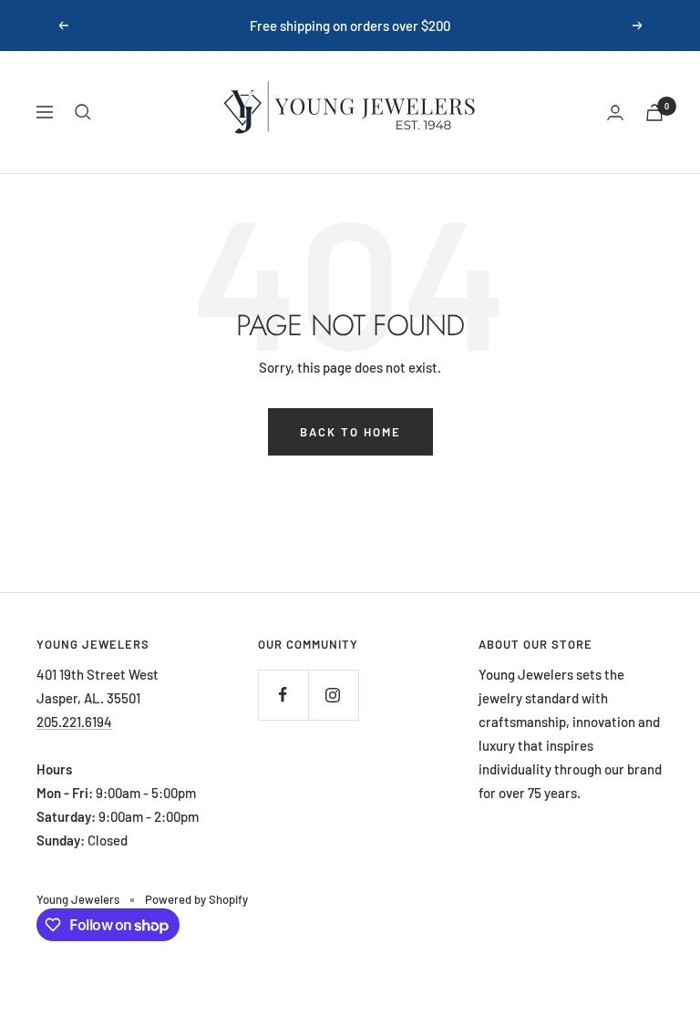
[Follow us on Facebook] (283, 695)
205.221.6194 (74, 721)
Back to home (350, 432)
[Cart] (654, 112)
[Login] (615, 112)
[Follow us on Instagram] (333, 695)
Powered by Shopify (196, 899)
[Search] (83, 112)
